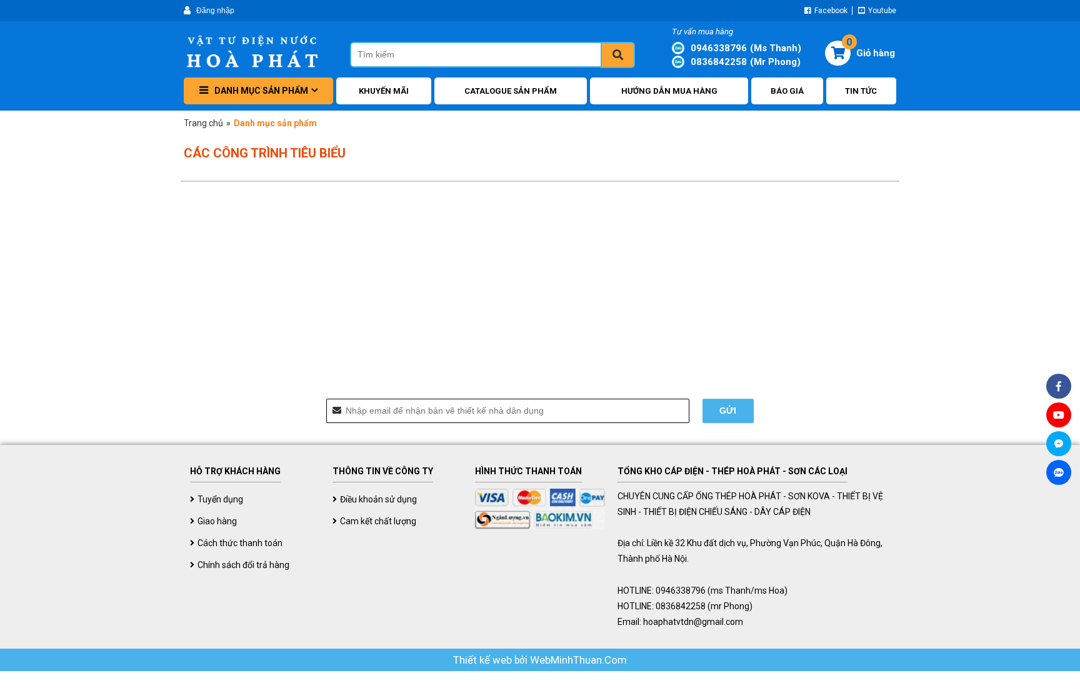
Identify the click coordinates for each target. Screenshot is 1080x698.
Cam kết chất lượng (378, 521)
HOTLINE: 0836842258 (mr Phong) (685, 606)
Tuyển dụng (220, 499)
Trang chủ (203, 123)
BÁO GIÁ (787, 91)
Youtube (881, 10)
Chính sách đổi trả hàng (243, 565)
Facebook (830, 10)
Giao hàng (217, 521)
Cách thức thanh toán (240, 543)
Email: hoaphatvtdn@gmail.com (680, 622)
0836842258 (746, 61)
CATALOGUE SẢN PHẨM (510, 91)
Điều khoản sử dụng (378, 499)
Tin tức (861, 91)
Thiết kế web (483, 660)
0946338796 (746, 48)
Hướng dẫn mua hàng (669, 91)
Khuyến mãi (384, 91)
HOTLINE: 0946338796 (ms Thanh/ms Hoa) (703, 591)
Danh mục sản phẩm (261, 91)
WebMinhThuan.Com (578, 660)
